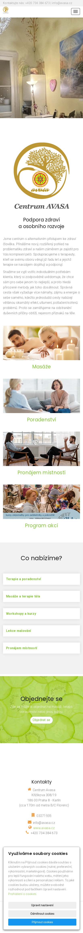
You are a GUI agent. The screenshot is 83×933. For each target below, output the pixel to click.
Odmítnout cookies (42, 913)
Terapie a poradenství (23, 579)
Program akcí (41, 525)
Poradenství (41, 419)
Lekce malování (18, 631)
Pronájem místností (41, 472)
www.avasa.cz (44, 828)
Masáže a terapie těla (23, 596)
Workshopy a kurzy (21, 614)
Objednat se (41, 720)
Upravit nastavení (42, 905)
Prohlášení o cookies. (22, 894)
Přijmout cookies (42, 922)
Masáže (41, 366)
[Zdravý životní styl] (5, 9)
